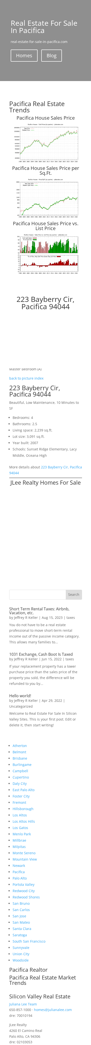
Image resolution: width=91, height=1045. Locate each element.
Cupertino (21, 777)
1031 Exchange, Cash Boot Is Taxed (41, 654)
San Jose (19, 916)
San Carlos (21, 909)
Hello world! (20, 695)
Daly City (20, 783)
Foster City (21, 796)
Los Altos (20, 815)
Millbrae (19, 840)
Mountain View (25, 859)
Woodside (21, 960)
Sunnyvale (21, 947)
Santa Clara (22, 928)
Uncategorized (21, 706)
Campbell (20, 771)
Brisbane (20, 758)
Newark (19, 865)
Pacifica (19, 872)
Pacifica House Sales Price (46, 118)
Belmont (19, 752)
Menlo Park (22, 834)
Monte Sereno (24, 853)
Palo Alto (20, 878)
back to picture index (26, 378)
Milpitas (19, 846)
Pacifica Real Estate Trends (37, 106)
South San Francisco (29, 941)
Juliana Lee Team (23, 1004)
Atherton (20, 745)
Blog (52, 55)
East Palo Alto (23, 790)
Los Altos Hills (24, 821)
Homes (24, 55)
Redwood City (24, 890)
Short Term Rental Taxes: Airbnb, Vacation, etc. (39, 610)
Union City (21, 954)
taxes (70, 617)
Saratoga (20, 935)
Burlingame (22, 764)
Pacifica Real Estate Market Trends (42, 980)
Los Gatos (20, 827)
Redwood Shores (26, 897)
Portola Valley (23, 884)
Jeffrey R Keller (26, 617)
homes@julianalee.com (53, 1009)
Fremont (19, 802)
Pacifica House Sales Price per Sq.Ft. (45, 170)
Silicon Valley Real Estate (39, 996)
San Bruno (21, 903)
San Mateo (21, 922)
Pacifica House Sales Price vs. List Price (45, 226)
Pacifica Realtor (28, 969)
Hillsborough (23, 808)
